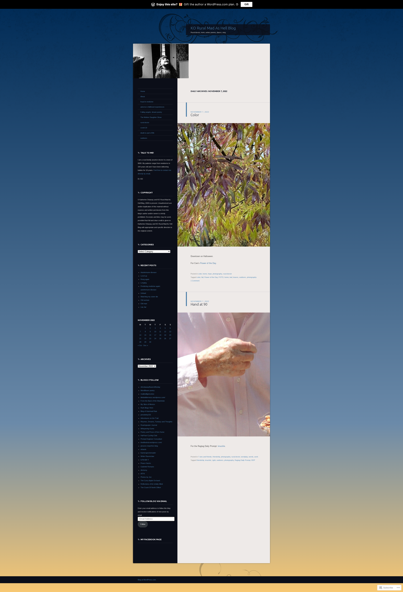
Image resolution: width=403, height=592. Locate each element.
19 (165, 335)
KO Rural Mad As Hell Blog (213, 28)
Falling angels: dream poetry (151, 112)
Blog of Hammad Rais (149, 411)
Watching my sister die (149, 297)
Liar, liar (143, 307)
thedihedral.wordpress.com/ (151, 442)
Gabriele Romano (147, 467)
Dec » (145, 345)
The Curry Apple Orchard (150, 480)
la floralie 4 (145, 460)
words (251, 457)
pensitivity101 (146, 415)
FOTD (221, 277)
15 (145, 335)
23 (150, 338)
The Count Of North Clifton (151, 487)
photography (217, 274)
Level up (144, 276)
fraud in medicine (146, 102)
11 (160, 332)
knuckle (221, 446)
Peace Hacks (146, 463)
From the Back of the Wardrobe (153, 401)
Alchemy (144, 470)
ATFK (143, 474)
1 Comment (195, 281)
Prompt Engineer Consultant (151, 439)
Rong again (145, 279)
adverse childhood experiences (152, 107)
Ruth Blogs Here (147, 408)
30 (150, 342)
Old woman (145, 300)
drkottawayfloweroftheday (150, 387)
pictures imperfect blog (149, 446)
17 (155, 335)
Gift (246, 4)
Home (142, 91)
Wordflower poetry (148, 390)
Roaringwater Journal (149, 425)
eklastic (143, 449)
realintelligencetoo (147, 394)
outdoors (242, 277)
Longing (144, 283)
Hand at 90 (199, 304)
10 (155, 332)
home (205, 274)
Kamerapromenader (148, 453)
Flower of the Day (208, 263)
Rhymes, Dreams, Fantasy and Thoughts (156, 422)
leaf (231, 277)
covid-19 (143, 128)
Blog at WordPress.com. (147, 580)
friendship (216, 457)
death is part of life (147, 133)
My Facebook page (151, 539)
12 (165, 332)
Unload (143, 293)
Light (214, 460)
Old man (144, 304)
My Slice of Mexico (148, 404)
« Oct (140, 345)
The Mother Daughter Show (151, 117)
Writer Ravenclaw (147, 456)
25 (160, 338)
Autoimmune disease (148, 272)
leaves (235, 277)
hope (210, 274)
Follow (142, 524)
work (256, 457)
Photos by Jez (146, 477)
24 (155, 338)
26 (165, 338)
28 (140, 342)
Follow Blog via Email (154, 501)
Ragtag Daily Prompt (242, 460)
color (200, 274)
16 (150, 335)
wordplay (244, 457)
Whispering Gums (147, 429)
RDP (253, 460)
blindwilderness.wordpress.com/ (153, 397)
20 (170, 335)
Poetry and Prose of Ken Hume (152, 432)
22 (145, 338)
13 (170, 332)
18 (160, 335)
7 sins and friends (205, 457)
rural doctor (227, 274)
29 (145, 342)
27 (170, 338)
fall (202, 277)
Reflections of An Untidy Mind (152, 484)
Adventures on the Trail (149, 418)
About (142, 96)
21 (140, 338)
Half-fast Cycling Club (149, 435)
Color (195, 115)
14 (140, 335)
